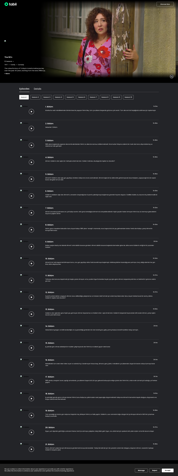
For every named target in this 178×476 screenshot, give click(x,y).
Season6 (81, 97)
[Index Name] (31, 111)
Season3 (46, 97)
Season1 (24, 97)
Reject (154, 470)
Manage (141, 470)
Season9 (116, 97)
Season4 (58, 97)
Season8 (104, 97)
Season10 (128, 97)
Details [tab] (37, 88)
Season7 (93, 97)
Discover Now (165, 4)
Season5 (70, 97)
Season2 (35, 97)
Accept (167, 470)
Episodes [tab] (24, 88)
